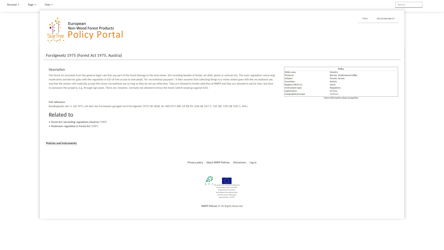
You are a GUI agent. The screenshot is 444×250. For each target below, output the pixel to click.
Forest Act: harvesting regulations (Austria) (75, 122)
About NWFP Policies (218, 162)
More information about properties (341, 98)
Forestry (334, 72)
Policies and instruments (61, 143)
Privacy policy (195, 162)
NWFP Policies (209, 206)
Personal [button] (12, 4)
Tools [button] (48, 4)
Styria (332, 85)
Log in (253, 162)
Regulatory (335, 88)
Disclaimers (239, 162)
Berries (333, 75)
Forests (333, 78)
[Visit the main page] (89, 30)
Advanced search (386, 18)
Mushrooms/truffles (347, 75)
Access (341, 78)
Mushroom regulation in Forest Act (70, 126)
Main (365, 18)
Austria (333, 81)
